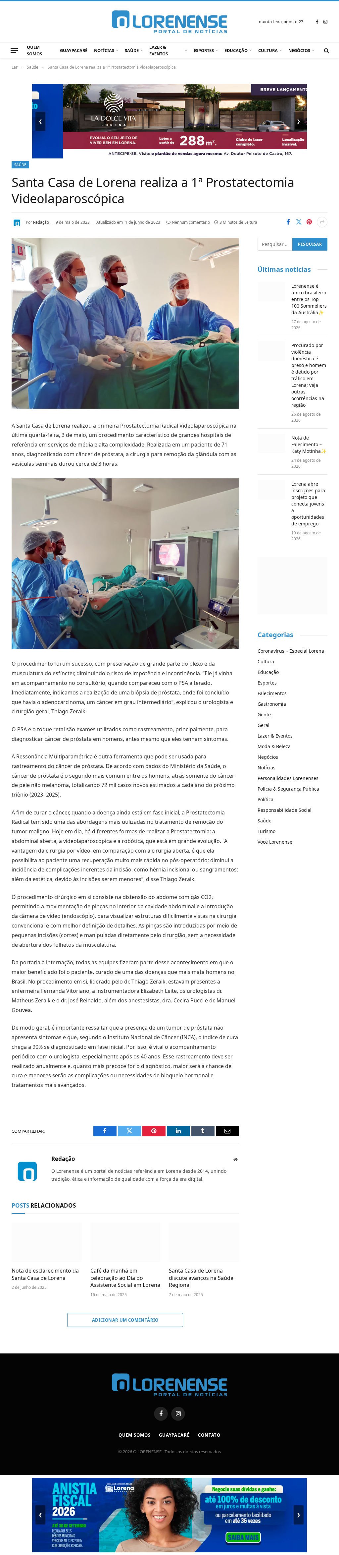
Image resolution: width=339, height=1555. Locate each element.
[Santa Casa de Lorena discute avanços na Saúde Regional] (204, 1242)
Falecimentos (272, 693)
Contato (209, 1435)
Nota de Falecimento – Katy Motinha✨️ (308, 444)
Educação (236, 50)
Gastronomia (272, 704)
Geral (263, 725)
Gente (264, 714)
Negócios (299, 50)
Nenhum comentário (191, 222)
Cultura (268, 50)
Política (265, 799)
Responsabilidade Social (285, 810)
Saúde (132, 50)
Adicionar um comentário (125, 1320)
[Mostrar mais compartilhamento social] (322, 222)
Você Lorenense (275, 842)
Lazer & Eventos (158, 50)
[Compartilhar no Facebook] (288, 222)
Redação (41, 222)
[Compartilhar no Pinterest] (309, 222)
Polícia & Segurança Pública (288, 789)
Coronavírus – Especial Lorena (291, 651)
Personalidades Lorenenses (288, 778)
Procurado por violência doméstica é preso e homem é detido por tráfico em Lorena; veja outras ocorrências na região (308, 375)
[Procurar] (326, 50)
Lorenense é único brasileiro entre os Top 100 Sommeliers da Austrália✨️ (309, 299)
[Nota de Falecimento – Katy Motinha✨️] (272, 443)
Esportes (204, 50)
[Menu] (14, 50)
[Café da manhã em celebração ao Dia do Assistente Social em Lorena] (125, 1242)
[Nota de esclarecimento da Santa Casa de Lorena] (47, 1242)
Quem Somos (34, 50)
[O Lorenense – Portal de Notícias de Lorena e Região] (169, 22)
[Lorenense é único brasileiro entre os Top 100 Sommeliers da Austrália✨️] (272, 291)
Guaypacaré (73, 50)
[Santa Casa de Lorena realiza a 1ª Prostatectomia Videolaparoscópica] (125, 407)
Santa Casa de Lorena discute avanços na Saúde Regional (201, 1278)
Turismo (266, 831)
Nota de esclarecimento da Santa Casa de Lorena (45, 1274)
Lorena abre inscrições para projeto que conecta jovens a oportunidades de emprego (308, 504)
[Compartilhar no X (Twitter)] (299, 222)
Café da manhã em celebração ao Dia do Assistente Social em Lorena (125, 1278)
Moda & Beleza (274, 746)
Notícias (104, 50)
